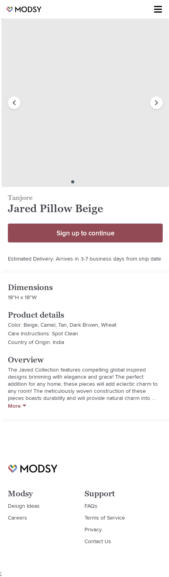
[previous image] (14, 102)
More (14, 405)
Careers (17, 517)
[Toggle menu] (158, 9)
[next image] (156, 102)
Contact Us (97, 541)
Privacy (93, 529)
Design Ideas (24, 505)
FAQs (90, 505)
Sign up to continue (85, 233)
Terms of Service (104, 517)
